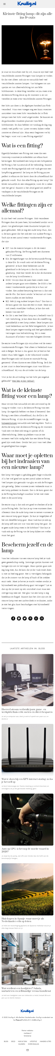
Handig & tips (45, 1041)
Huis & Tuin (22, 1041)
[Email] (42, 618)
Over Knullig (33, 1044)
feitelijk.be (27, 1036)
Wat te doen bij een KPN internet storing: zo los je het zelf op (27, 780)
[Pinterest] (30, 618)
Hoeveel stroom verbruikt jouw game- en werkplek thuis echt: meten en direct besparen (27, 711)
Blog (6, 1041)
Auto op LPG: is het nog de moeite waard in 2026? (25, 850)
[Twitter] (25, 618)
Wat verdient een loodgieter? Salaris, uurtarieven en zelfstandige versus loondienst (26, 990)
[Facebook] (13, 618)
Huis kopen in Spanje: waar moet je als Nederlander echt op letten (23, 920)
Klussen (21, 1044)
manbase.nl (27, 1033)
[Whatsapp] (36, 618)
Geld (13, 1041)
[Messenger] (19, 618)
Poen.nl (19, 1020)
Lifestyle (33, 1041)
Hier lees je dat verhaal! (23, 381)
